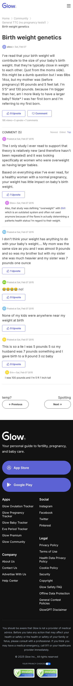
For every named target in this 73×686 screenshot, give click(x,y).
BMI (63, 208)
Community (21, 18)
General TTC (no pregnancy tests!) (24, 22)
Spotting (64, 397)
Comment (41, 113)
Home (6, 18)
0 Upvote (15, 113)
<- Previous (15, 404)
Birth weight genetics (15, 26)
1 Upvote (15, 194)
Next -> (57, 404)
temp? (7, 397)
